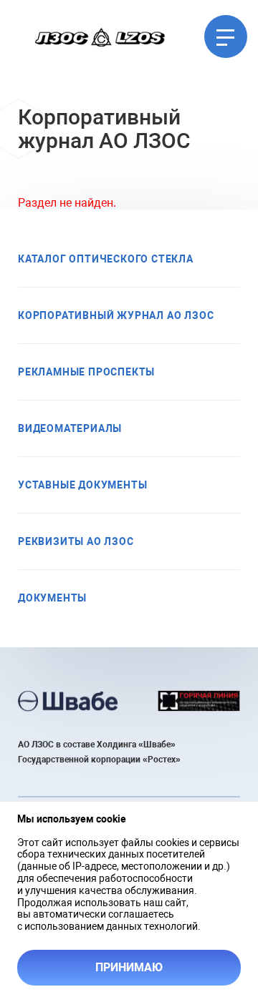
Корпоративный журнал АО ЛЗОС (116, 315)
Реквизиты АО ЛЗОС (76, 541)
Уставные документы (82, 485)
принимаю (129, 967)
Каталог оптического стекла (106, 259)
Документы (52, 598)
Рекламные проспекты (86, 372)
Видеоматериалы (70, 428)
